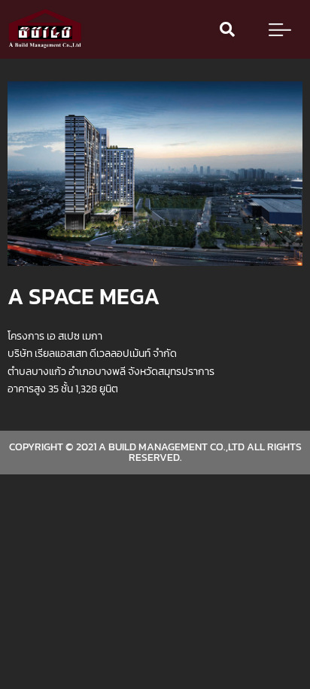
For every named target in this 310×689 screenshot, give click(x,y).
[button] (227, 29)
